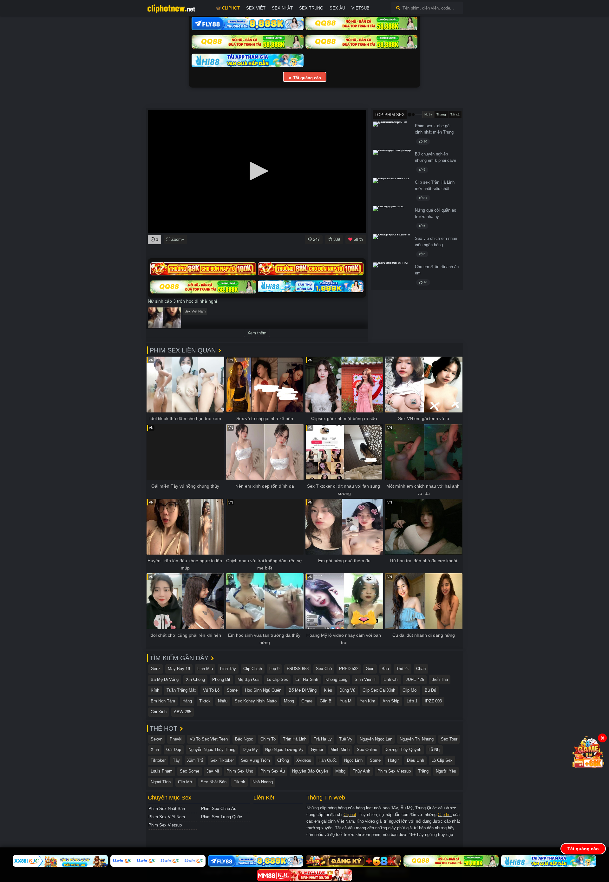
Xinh (155, 749)
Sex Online (367, 749)
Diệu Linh (415, 760)
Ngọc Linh (353, 760)
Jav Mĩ (212, 771)
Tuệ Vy (345, 739)
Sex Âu (337, 8)
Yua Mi (346, 701)
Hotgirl (394, 760)
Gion (370, 668)
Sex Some (189, 771)
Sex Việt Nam (195, 311)
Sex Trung (311, 8)
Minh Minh (340, 749)
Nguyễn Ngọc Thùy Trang (211, 749)
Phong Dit (221, 679)
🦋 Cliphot (228, 8)
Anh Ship (391, 701)
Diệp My (250, 749)
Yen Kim (367, 701)
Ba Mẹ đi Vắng (165, 679)
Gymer (317, 749)
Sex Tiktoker (222, 760)
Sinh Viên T (365, 679)
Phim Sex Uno (239, 771)
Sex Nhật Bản (213, 782)
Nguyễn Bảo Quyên (310, 771)
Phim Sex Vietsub (394, 771)
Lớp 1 (412, 701)
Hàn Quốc (327, 760)
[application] (257, 171)
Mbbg (289, 701)
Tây (176, 760)
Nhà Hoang (262, 782)
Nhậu (222, 701)
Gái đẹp (173, 749)
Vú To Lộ (211, 690)
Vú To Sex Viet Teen (209, 739)
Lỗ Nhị (434, 749)
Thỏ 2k (402, 668)
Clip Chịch (252, 668)
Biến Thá (439, 679)
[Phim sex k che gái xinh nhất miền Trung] (392, 135)
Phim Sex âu (272, 771)
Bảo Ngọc (244, 739)
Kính (155, 690)
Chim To (268, 739)
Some (232, 690)
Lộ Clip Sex (277, 679)
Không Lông (336, 679)
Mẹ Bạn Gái (248, 679)
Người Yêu (446, 771)
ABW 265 (182, 711)
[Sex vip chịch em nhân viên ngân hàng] (392, 247)
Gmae (306, 701)
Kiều (328, 690)
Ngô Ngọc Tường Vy (284, 749)
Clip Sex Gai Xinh (379, 690)
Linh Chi (390, 679)
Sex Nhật (282, 8)
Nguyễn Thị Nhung (417, 739)
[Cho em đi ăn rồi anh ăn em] (392, 275)
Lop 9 (274, 668)
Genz (155, 668)
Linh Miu (205, 668)
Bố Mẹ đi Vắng (303, 690)
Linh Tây (228, 668)
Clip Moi (410, 690)
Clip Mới (185, 782)
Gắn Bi (326, 701)
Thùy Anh (361, 771)
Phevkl (176, 739)
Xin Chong (195, 679)
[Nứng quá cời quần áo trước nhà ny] (392, 219)
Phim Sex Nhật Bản (166, 808)
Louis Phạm (162, 771)
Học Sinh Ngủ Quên (263, 690)
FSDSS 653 (298, 668)
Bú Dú (430, 690)
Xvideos (303, 760)
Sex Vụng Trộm (255, 760)
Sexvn (156, 739)
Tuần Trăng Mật (181, 690)
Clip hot (445, 814)
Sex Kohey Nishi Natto (256, 701)
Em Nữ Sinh (306, 679)
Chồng (283, 760)
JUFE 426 (415, 679)
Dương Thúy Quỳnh (402, 749)
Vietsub (360, 8)
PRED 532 (348, 668)
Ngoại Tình (161, 782)
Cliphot (350, 814)
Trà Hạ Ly (323, 739)
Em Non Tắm (163, 701)
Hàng (187, 701)
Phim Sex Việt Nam (166, 816)
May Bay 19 (179, 668)
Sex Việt (255, 8)
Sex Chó (324, 668)
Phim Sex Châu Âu (218, 808)
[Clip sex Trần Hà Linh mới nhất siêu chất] (392, 191)
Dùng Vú (347, 690)
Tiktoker (158, 760)
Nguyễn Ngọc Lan (376, 739)
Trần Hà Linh (294, 739)
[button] (257, 171)
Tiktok (205, 701)
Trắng (423, 771)
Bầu (385, 668)
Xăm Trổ (195, 760)
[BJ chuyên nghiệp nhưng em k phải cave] (392, 163)
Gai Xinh (159, 711)
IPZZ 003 (433, 701)
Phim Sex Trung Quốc (221, 816)
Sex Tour (449, 739)
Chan (421, 668)
